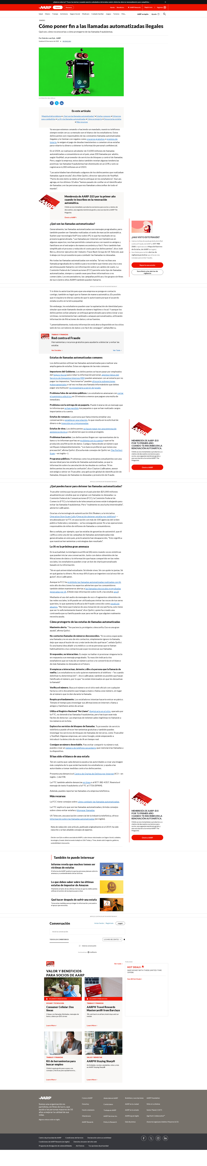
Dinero (42, 20)
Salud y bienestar (94, 1057)
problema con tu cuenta (91, 440)
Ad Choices (80, 1146)
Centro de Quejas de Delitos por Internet (94, 773)
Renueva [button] (69, 7)
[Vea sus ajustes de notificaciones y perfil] (124, 939)
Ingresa (160, 7)
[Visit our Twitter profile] (151, 1138)
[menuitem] (41, 15)
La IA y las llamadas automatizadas (71, 119)
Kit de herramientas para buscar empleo (61, 1063)
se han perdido (71, 408)
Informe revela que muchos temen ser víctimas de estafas (73, 866)
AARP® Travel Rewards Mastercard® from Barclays (103, 1008)
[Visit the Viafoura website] (92, 952)
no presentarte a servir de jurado (85, 387)
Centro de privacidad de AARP (50, 1138)
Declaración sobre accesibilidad (99, 1138)
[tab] (59, 940)
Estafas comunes (103, 116)
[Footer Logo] (56, 1097)
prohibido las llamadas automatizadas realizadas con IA (94, 582)
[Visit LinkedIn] (165, 1138)
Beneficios (120, 7)
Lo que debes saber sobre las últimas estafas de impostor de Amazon (72, 883)
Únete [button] (58, 7)
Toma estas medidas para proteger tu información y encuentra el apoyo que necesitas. (74, 904)
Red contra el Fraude (65, 338)
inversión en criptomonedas (74, 423)
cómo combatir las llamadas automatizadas (98, 801)
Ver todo (117, 350)
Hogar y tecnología (55, 1003)
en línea (86, 782)
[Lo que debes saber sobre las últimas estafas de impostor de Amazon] (111, 887)
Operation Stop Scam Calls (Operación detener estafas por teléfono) (83, 516)
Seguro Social (60, 374)
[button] (164, 14)
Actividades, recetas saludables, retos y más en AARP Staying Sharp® (103, 1066)
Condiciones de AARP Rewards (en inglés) (54, 1142)
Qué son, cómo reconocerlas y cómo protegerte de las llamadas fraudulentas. (76, 31)
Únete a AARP (70, 217)
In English (67, 41)
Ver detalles (56, 350)
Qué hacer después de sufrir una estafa (74, 899)
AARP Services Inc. (110, 1116)
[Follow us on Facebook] (144, 1138)
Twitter (57, 104)
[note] (81, 98)
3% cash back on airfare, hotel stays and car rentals (103, 1015)
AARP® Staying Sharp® (101, 1061)
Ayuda (112, 7)
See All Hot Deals (134, 979)
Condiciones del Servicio (74, 1138)
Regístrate (148, 7)
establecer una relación (76, 420)
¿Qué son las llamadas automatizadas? (78, 116)
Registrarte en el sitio (100, 711)
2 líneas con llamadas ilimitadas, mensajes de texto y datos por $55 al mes (62, 1015)
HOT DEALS (134, 967)
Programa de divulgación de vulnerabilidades (55, 1146)
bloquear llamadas (86, 810)
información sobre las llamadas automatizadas (72, 819)
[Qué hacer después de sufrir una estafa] (111, 904)
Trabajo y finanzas (59, 334)
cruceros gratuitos (96, 139)
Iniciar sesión (99, 923)
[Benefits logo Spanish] (45, 338)
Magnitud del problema (51, 116)
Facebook (52, 104)
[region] (87, 939)
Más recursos (82, 122)
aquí (116, 591)
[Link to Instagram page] (158, 1138)
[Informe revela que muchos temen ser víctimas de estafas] (111, 869)
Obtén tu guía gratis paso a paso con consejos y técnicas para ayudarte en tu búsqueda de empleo (60, 1069)
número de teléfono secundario (81, 747)
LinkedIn (62, 104)
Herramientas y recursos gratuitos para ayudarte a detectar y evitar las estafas (85, 344)
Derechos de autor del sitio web (85, 1142)
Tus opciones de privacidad (98, 1146)
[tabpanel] (152, 14)
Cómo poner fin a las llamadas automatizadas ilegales (101, 26)
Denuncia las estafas (112, 119)
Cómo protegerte (94, 119)
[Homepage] (45, 7)
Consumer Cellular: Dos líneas (60, 1008)
